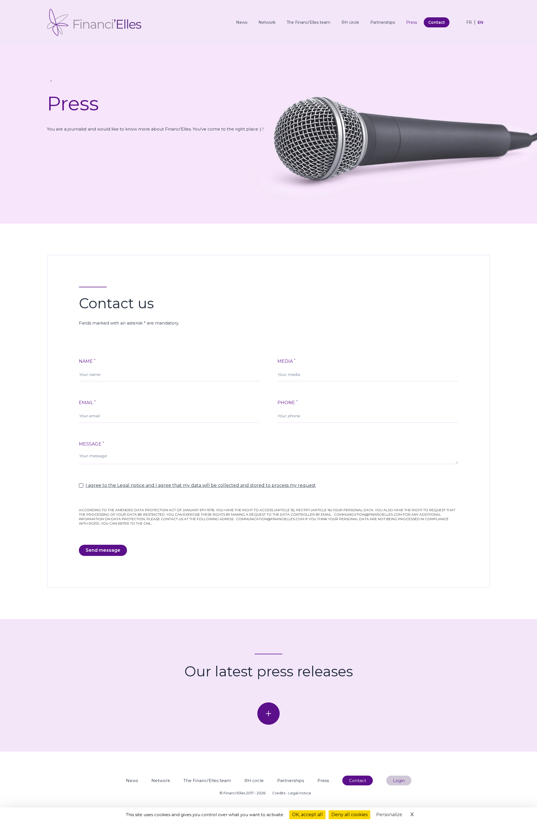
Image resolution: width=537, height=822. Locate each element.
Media (286, 361)
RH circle (350, 22)
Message (91, 444)
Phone (287, 402)
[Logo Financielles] (94, 22)
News (241, 22)
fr (469, 22)
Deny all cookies (349, 814)
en (480, 22)
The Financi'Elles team (308, 22)
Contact (436, 22)
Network (266, 22)
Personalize (389, 814)
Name (87, 361)
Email (87, 402)
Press (411, 22)
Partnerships (382, 22)
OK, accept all (307, 814)
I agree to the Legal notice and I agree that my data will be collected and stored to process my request (201, 485)
